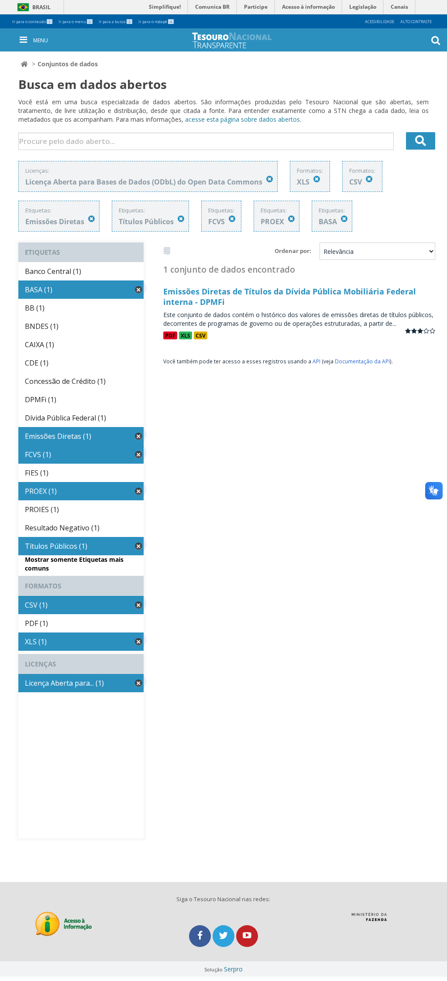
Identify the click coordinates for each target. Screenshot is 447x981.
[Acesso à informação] (63, 924)
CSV (201, 335)
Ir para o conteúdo (31, 21)
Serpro (233, 969)
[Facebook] (201, 936)
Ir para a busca (115, 21)
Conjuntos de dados (68, 64)
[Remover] (269, 179)
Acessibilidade (379, 21)
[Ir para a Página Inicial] (238, 40)
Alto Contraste (416, 21)
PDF (170, 335)
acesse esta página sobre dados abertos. (243, 119)
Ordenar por (292, 251)
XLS (185, 335)
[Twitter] (224, 936)
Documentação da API (362, 361)
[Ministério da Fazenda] (369, 920)
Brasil (32, 7)
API (316, 361)
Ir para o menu (74, 21)
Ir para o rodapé (155, 21)
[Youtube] (247, 936)
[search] (421, 141)
